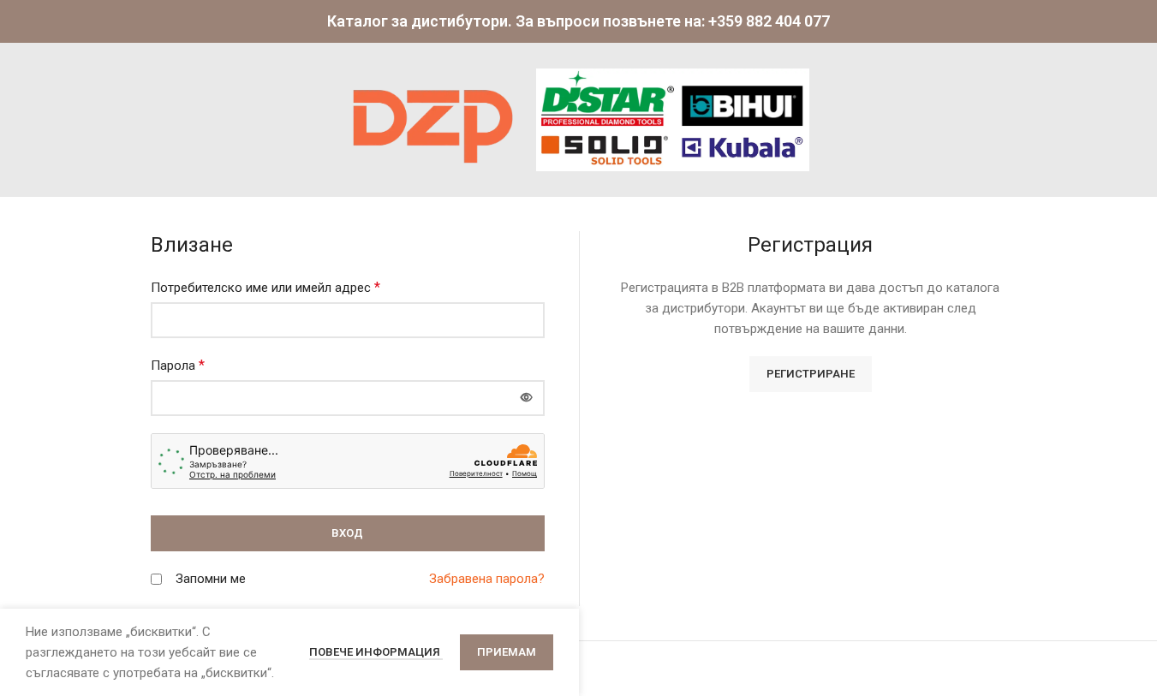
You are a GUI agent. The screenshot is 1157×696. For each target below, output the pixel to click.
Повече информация (376, 651)
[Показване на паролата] (527, 398)
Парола (178, 365)
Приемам (506, 651)
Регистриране (810, 373)
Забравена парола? (487, 578)
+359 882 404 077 (769, 21)
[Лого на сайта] (433, 119)
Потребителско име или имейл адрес (265, 287)
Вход (347, 532)
